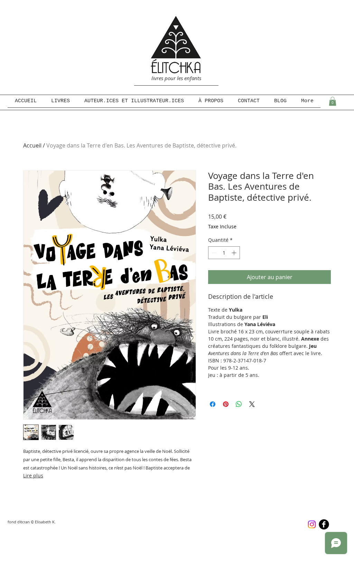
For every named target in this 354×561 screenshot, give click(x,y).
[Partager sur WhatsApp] (239, 404)
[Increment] (234, 253)
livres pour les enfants (176, 78)
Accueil (32, 145)
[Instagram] (312, 524)
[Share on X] (252, 404)
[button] (332, 101)
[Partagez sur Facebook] (212, 404)
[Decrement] (213, 253)
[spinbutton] (224, 253)
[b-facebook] (324, 524)
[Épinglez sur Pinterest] (226, 404)
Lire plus (33, 475)
